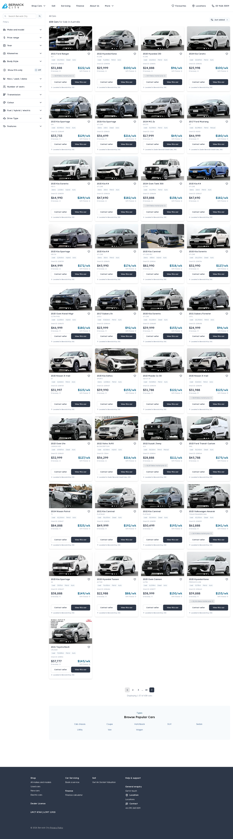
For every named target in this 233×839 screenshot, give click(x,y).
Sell (53, 6)
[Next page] (151, 689)
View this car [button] (80, 82)
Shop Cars (37, 6)
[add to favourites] (89, 54)
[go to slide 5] (75, 48)
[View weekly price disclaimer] (89, 71)
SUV (169, 724)
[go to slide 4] (72, 48)
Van (110, 729)
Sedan (199, 724)
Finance (80, 6)
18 (146, 690)
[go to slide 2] (68, 48)
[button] (39, 16)
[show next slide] (88, 40)
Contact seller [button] (60, 82)
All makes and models (41, 782)
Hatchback (139, 724)
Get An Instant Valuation (104, 782)
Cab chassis (80, 724)
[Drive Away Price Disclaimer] (60, 71)
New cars (35, 790)
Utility (80, 729)
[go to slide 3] (70, 48)
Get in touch (131, 791)
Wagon (139, 729)
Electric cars (36, 795)
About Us (94, 6)
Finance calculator (74, 795)
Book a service (72, 782)
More (107, 6)
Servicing (65, 6)
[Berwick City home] (13, 6)
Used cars (35, 786)
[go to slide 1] (66, 48)
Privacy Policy (56, 827)
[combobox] (19, 16)
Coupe (110, 724)
